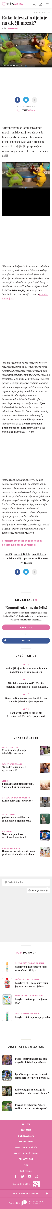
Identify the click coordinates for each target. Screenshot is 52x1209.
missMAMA (13, 28)
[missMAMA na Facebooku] (15, 1176)
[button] (47, 4)
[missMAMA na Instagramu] (36, 1176)
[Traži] (34, 4)
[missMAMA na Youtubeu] (29, 1176)
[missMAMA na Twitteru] (22, 1176)
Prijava (26, 640)
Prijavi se (26, 627)
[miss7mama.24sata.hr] (12, 4)
